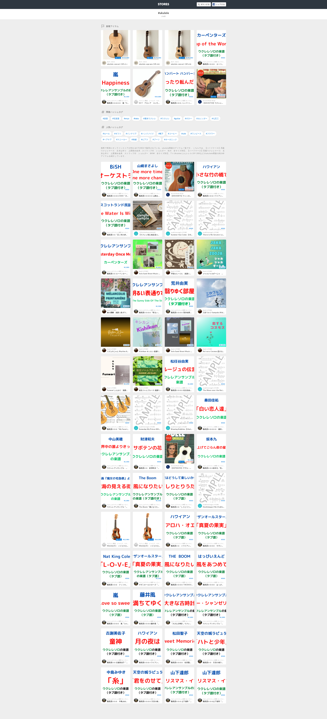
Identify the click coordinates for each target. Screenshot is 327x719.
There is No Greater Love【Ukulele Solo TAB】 (223, 235)
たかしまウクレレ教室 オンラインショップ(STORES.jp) (221, 62)
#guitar (177, 118)
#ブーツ (156, 139)
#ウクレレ (165, 118)
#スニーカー (121, 139)
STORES (159, 3)
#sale (183, 133)
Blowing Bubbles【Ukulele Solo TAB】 (187, 429)
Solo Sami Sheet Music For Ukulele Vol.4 (156, 274)
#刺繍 (134, 139)
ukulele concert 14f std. (181, 64)
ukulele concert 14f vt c (117, 64)
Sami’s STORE (143, 271)
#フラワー (210, 133)
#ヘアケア (107, 139)
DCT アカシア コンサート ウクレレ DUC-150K (159, 103)
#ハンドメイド (147, 133)
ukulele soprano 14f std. (149, 64)
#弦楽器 (115, 118)
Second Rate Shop (209, 100)
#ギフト (117, 133)
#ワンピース (196, 133)
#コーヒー (172, 133)
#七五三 (215, 118)
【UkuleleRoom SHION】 (147, 232)
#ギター (188, 118)
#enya (126, 118)
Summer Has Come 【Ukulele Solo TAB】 (188, 235)
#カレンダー (201, 118)
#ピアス (144, 139)
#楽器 (105, 118)
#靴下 (160, 133)
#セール (106, 133)
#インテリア (131, 133)
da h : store (111, 62)
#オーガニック (170, 139)
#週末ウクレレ (149, 118)
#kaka (136, 118)
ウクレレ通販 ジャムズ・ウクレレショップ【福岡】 (156, 100)
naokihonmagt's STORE (179, 232)
